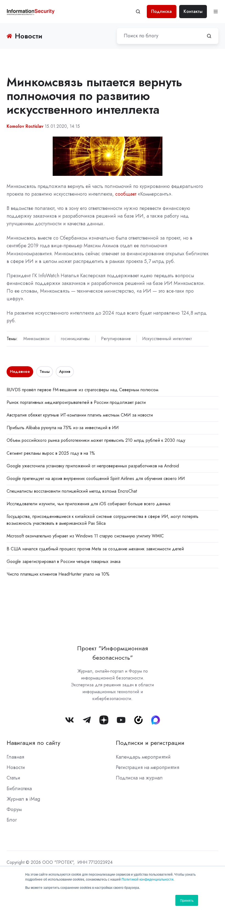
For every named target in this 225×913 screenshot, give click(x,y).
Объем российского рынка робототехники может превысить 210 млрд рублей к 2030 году (96, 440)
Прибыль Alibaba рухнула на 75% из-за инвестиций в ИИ (63, 427)
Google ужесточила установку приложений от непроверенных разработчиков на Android (93, 466)
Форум (14, 809)
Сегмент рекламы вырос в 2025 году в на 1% (51, 453)
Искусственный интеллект (167, 338)
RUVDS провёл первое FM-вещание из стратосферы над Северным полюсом (82, 390)
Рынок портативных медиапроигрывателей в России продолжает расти (76, 402)
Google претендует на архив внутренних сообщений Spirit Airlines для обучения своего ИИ (96, 478)
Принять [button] (186, 900)
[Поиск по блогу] (209, 36)
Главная (15, 757)
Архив (64, 371)
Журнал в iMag (23, 799)
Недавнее (20, 371)
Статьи (13, 777)
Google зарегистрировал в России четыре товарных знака (63, 561)
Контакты (193, 11)
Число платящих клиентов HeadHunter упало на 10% (58, 574)
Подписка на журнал (139, 777)
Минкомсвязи (36, 338)
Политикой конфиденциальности (147, 879)
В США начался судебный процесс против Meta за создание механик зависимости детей (95, 549)
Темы (45, 371)
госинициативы (75, 338)
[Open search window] (138, 11)
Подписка (161, 11)
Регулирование (116, 338)
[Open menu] (215, 11)
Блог (12, 819)
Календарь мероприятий (143, 757)
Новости (16, 767)
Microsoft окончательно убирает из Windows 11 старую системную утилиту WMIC (85, 536)
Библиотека (19, 788)
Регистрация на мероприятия (147, 767)
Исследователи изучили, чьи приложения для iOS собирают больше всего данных (88, 504)
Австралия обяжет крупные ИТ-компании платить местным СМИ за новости (80, 415)
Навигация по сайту (33, 743)
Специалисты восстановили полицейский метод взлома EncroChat (72, 491)
